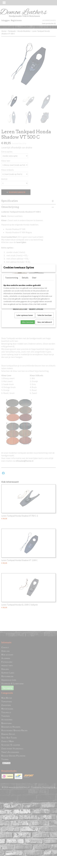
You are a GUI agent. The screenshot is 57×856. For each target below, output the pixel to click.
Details (25, 277)
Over (34, 277)
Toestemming (11, 277)
